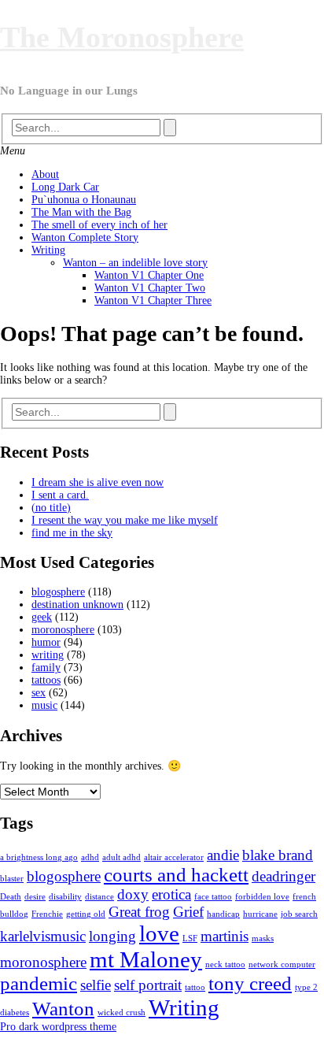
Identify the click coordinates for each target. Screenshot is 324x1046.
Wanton (63, 1008)
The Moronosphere (122, 37)
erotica (171, 894)
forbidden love (262, 896)
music (44, 705)
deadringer (283, 876)
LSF (189, 938)
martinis (225, 936)
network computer (282, 964)
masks (263, 938)
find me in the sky (71, 533)
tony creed (250, 983)
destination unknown (77, 604)
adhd (90, 857)
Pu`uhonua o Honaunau (83, 200)
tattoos (46, 680)
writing (47, 655)
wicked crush (121, 1012)
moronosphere (62, 630)
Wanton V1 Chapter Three (153, 300)
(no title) (51, 508)
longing (112, 936)
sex (38, 693)
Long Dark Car (65, 187)
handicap (223, 914)
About (45, 174)
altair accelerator (174, 857)
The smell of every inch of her (99, 225)
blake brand (277, 855)
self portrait (148, 985)
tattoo (195, 987)
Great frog (139, 911)
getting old (85, 914)
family (46, 667)
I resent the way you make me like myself (124, 520)
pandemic (38, 983)
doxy (133, 894)
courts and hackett (176, 874)
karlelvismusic (43, 936)
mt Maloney (146, 959)
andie (223, 855)
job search (299, 914)
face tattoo (213, 896)
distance (99, 896)
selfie (95, 985)
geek (41, 617)
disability (65, 896)
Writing (48, 250)
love (159, 933)
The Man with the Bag (81, 212)
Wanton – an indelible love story (135, 263)
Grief (188, 911)
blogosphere (58, 592)
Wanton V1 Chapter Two (149, 288)
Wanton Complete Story (84, 237)
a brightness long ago (39, 857)
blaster (12, 878)
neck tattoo (225, 964)
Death (10, 896)
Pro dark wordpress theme (58, 1027)
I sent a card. (60, 495)
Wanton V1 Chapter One (149, 275)
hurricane (260, 914)
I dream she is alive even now (97, 482)
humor (46, 642)
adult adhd (121, 857)
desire (35, 896)
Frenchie (47, 914)
